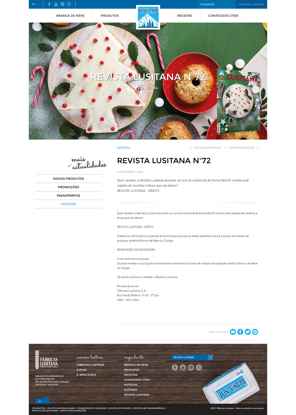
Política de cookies (120, 408)
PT (33, 4)
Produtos (110, 16)
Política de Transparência (149, 408)
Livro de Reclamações (73, 410)
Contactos (38, 408)
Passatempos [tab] (68, 196)
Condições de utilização (91, 408)
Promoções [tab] (68, 187)
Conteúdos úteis (223, 16)
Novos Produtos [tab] (68, 179)
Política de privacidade (61, 408)
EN (38, 4)
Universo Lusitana (251, 4)
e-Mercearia (86, 374)
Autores (130, 389)
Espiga (81, 369)
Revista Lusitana (137, 394)
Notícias (130, 384)
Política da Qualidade (45, 410)
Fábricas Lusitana (90, 364)
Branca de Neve (70, 16)
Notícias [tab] (68, 204)
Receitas (184, 16)
